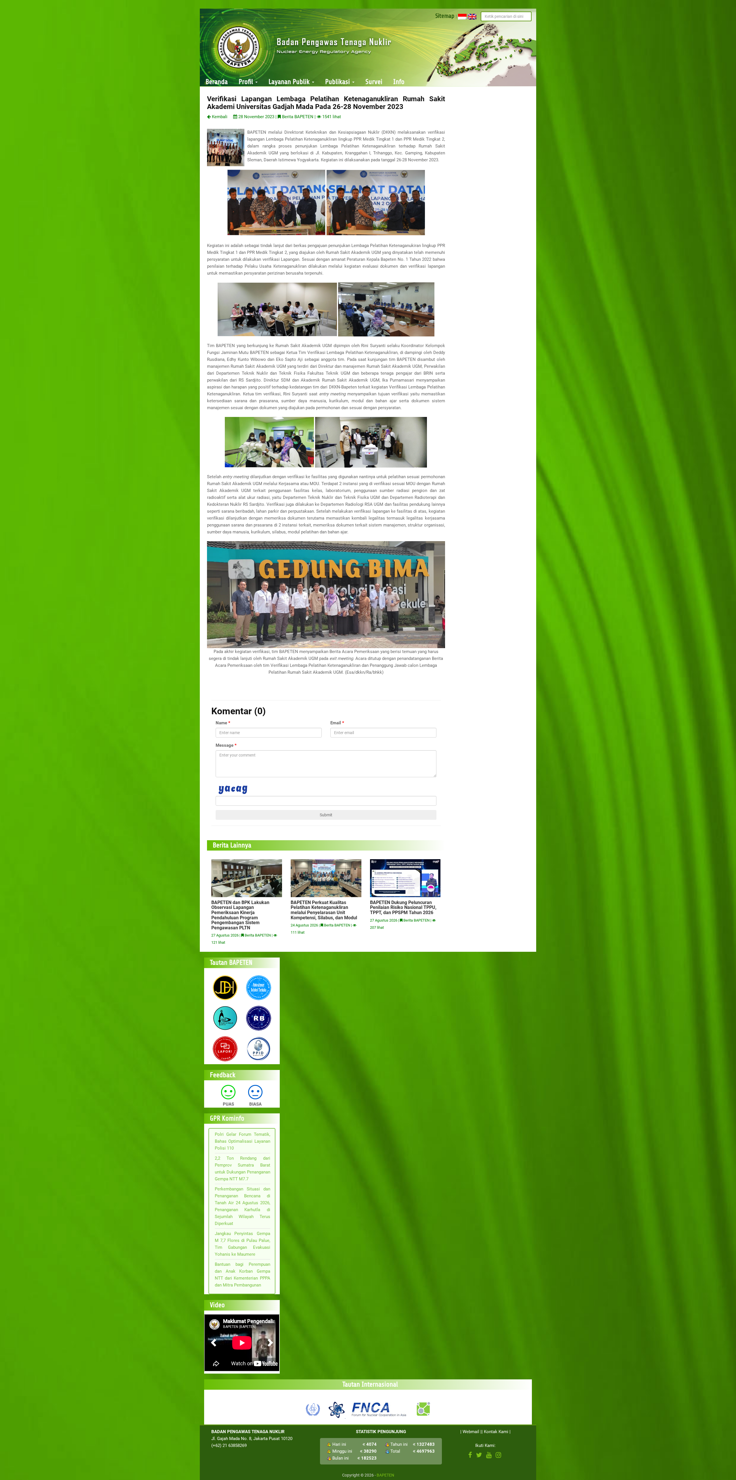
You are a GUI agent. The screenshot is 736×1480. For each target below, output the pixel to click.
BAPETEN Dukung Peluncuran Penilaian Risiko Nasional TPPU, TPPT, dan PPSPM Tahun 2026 (403, 907)
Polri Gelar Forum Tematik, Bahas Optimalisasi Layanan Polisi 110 (242, 1141)
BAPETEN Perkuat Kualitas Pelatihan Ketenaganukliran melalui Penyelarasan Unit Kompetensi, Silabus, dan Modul (324, 910)
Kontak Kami (496, 1431)
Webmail (471, 1431)
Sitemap (445, 15)
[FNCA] (380, 1409)
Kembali (219, 116)
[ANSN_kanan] (423, 1409)
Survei (373, 82)
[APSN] (336, 1409)
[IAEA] (313, 1409)
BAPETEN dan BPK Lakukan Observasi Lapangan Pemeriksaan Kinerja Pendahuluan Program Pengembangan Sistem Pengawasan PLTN (240, 915)
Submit (326, 815)
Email (335, 722)
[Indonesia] (462, 16)
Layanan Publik (290, 82)
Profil (247, 82)
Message (224, 745)
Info (399, 82)
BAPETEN (385, 1475)
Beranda (217, 82)
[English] (472, 16)
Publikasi (338, 82)
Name (221, 722)
